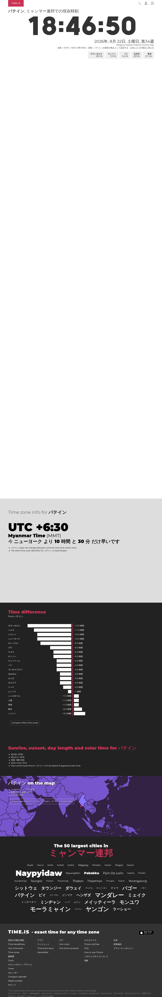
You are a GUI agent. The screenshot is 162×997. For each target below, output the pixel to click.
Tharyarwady (63, 881)
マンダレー (109, 895)
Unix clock (64, 944)
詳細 (90, 48)
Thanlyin (50, 881)
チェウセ (89, 888)
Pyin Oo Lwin (113, 873)
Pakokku (91, 873)
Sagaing (130, 873)
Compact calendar (17, 977)
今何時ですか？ (146, 993)
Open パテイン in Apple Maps (58, 801)
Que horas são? (106, 993)
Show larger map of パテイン (26, 801)
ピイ (42, 895)
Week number (15, 981)
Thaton (78, 881)
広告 (116, 940)
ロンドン (112, 55)
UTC (10, 647)
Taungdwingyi (20, 881)
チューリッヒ (14, 661)
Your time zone (15, 948)
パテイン (25, 895)
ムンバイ (12, 691)
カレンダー (13, 973)
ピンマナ (67, 895)
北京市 (137, 55)
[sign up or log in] (146, 4)
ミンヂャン (50, 902)
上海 (10, 700)
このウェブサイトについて (96, 956)
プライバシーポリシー (123, 948)
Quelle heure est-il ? (61, 993)
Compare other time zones (25, 723)
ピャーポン (54, 895)
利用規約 (118, 944)
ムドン (77, 902)
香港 (10, 705)
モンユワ (129, 902)
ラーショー (122, 909)
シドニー (12, 713)
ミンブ (67, 902)
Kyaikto (71, 865)
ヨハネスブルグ (15, 669)
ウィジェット (43, 944)
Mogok (119, 865)
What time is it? (14, 993)
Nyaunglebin (73, 873)
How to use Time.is (93, 952)
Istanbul (12, 674)
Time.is (15, 3)
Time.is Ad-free (91, 944)
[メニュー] (152, 3)
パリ (125, 55)
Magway (83, 865)
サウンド (12, 985)
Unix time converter (69, 948)
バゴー (129, 888)
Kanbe (50, 865)
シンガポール (14, 696)
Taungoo (36, 881)
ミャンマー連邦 (81, 852)
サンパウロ (13, 643)
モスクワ (12, 683)
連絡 (86, 960)
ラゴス (11, 652)
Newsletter (42, 952)
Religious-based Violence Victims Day (135, 45)
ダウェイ (73, 888)
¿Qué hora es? (46, 993)
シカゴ (11, 630)
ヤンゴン (97, 909)
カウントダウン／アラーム (20, 964)
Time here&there (16, 944)
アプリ (40, 940)
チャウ (114, 887)
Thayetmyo (94, 881)
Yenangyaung (137, 881)
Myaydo (130, 865)
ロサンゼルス (96, 55)
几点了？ (25, 993)
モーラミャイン (50, 909)
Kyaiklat (60, 865)
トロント (12, 634)
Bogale (30, 865)
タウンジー (51, 888)
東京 (149, 55)
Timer (11, 968)
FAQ (86, 948)
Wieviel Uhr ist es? (132, 993)
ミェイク (137, 895)
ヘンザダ (83, 895)
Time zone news (45, 948)
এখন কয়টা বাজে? (83, 993)
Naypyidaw (39, 873)
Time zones (13, 952)
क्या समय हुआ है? (35, 993)
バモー (143, 888)
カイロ (11, 678)
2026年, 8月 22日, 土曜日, (124, 41)
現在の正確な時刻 (16, 940)
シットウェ (26, 888)
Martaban (96, 865)
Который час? (94, 993)
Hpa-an (40, 865)
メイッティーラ (100, 902)
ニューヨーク (14, 639)
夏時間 (11, 956)
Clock (11, 960)
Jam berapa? (119, 993)
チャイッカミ (101, 888)
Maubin (108, 865)
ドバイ (11, 687)
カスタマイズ (90, 940)
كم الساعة (74, 993)
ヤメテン (78, 909)
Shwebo (141, 873)
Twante (121, 881)
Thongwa (110, 881)
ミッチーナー (28, 902)
